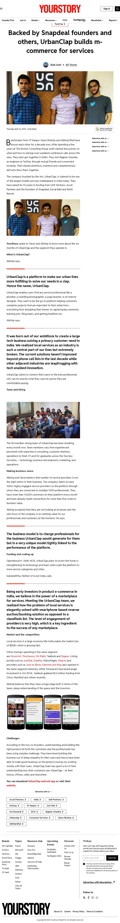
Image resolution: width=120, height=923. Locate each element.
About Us (58, 911)
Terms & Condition (94, 911)
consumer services (38, 818)
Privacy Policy (78, 911)
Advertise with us (42, 792)
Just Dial (51, 805)
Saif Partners (55, 799)
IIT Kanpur (32, 805)
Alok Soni (55, 65)
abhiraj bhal (15, 824)
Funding (59, 24)
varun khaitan (64, 818)
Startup (13, 805)
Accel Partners (16, 799)
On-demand (15, 812)
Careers (67, 911)
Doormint (16, 656)
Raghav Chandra (53, 812)
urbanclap (14, 818)
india (36, 799)
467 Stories (71, 64)
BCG (33, 812)
